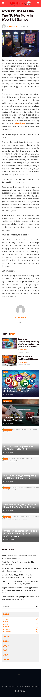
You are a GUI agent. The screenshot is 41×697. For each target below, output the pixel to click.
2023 (6, 645)
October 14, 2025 (24, 364)
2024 (6, 641)
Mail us (20, 674)
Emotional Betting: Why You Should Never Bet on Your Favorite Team (20, 505)
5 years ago (25, 26)
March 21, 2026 (24, 352)
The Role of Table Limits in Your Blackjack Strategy (18, 418)
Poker (5, 459)
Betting (6, 488)
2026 (6, 614)
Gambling (6, 339)
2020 (6, 659)
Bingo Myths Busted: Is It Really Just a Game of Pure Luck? (18, 389)
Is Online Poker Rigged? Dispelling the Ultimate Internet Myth (19, 476)
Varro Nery (13, 26)
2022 (6, 650)
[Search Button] (37, 606)
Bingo (5, 372)
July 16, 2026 (8, 394)
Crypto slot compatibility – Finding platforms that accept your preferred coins (20, 533)
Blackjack (7, 401)
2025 (6, 636)
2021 (5, 654)
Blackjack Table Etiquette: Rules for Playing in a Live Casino (19, 447)
